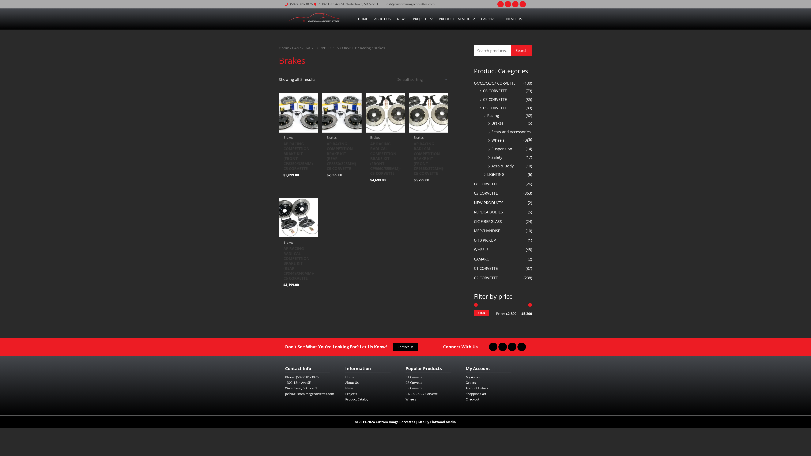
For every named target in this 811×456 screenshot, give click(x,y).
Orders (471, 382)
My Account (474, 377)
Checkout (472, 399)
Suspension (501, 148)
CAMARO (482, 259)
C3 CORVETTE (486, 193)
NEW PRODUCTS (488, 202)
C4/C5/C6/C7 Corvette (422, 394)
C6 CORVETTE (495, 90)
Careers (488, 19)
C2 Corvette (414, 382)
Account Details (477, 388)
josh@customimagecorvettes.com (309, 394)
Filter (481, 313)
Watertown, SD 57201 (301, 388)
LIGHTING (496, 174)
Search (522, 50)
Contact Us (512, 19)
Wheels (498, 140)
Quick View (298, 128)
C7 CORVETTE (495, 99)
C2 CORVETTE (486, 277)
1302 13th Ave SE (298, 382)
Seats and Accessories (511, 131)
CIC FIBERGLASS (488, 221)
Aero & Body (502, 165)
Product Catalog (455, 19)
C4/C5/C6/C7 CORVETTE (312, 47)
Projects (420, 19)
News (402, 19)
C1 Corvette (414, 377)
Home (363, 19)
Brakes (497, 123)
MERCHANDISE (487, 230)
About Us (382, 19)
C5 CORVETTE (346, 47)
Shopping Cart (476, 394)
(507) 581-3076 (307, 377)
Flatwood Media (443, 422)
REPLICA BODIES (488, 211)
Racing (365, 47)
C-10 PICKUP (485, 240)
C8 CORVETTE (486, 183)
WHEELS (481, 249)
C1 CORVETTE (486, 268)
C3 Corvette (414, 388)
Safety (496, 157)
